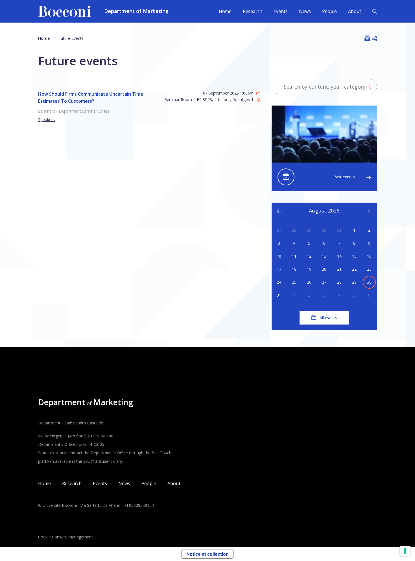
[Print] (367, 38)
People (329, 11)
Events (281, 11)
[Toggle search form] (374, 11)
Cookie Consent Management (65, 537)
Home (225, 11)
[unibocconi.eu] (67, 11)
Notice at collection (207, 554)
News (305, 11)
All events (328, 317)
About (354, 11)
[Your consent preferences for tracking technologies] (405, 551)
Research (252, 11)
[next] (367, 210)
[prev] (279, 210)
